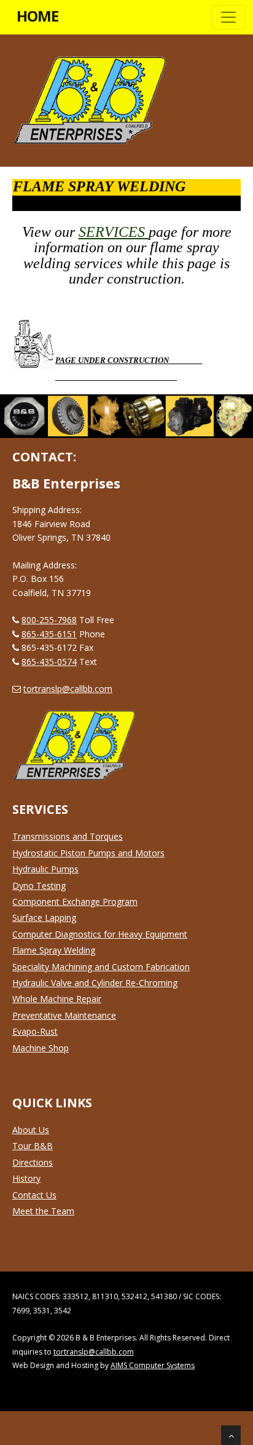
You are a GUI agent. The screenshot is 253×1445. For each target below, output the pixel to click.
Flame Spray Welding (53, 950)
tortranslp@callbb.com (67, 689)
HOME (37, 16)
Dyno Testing (39, 885)
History (26, 1178)
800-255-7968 (49, 620)
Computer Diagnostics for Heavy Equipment (99, 934)
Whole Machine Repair (56, 999)
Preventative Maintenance (64, 1015)
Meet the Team (43, 1211)
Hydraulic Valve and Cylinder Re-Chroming (94, 983)
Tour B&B (32, 1146)
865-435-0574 (49, 661)
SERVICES (114, 232)
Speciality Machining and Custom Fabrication (101, 967)
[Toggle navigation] (228, 17)
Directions (32, 1162)
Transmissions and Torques (67, 836)
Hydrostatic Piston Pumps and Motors (88, 853)
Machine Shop (40, 1048)
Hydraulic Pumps (45, 869)
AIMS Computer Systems (153, 1365)
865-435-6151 (49, 634)
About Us (30, 1130)
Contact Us (34, 1195)
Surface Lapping (44, 917)
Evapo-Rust (35, 1031)
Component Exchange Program (75, 901)
